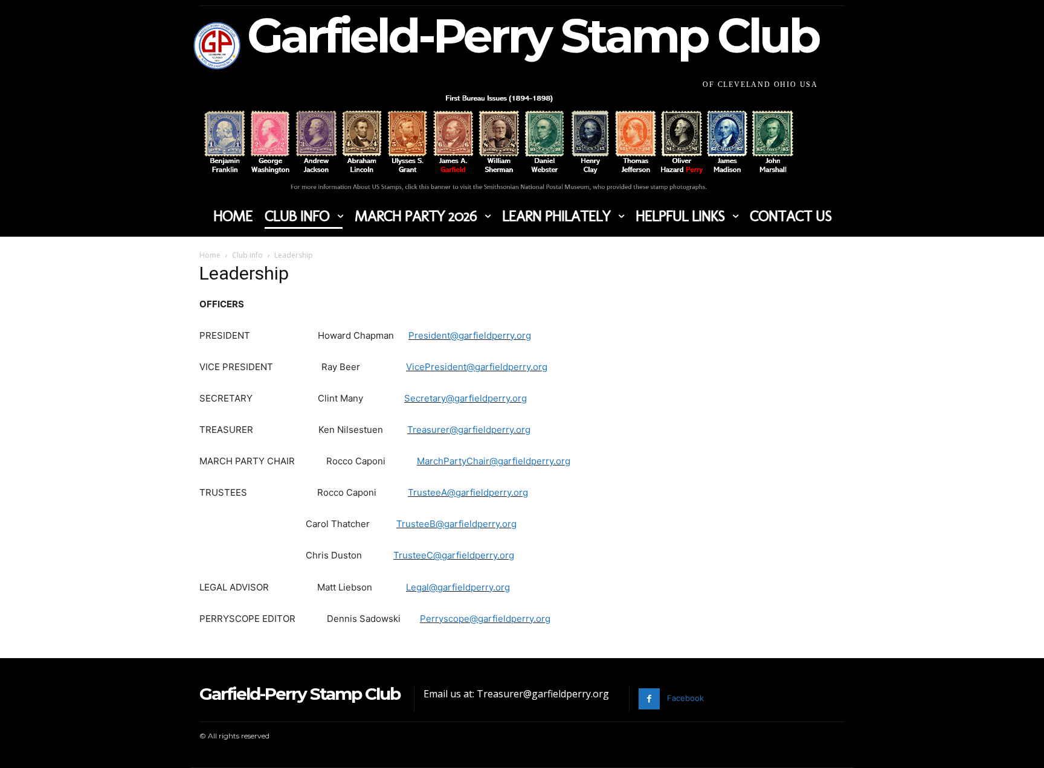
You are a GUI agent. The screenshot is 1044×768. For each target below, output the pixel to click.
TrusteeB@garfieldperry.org (456, 524)
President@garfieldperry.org (469, 335)
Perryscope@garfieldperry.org (485, 618)
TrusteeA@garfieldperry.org (468, 492)
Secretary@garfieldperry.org (465, 398)
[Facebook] (649, 698)
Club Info (247, 255)
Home (210, 255)
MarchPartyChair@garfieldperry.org (493, 461)
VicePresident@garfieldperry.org (476, 367)
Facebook (685, 698)
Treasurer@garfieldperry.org (468, 429)
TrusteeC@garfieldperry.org (453, 555)
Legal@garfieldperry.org (458, 587)
